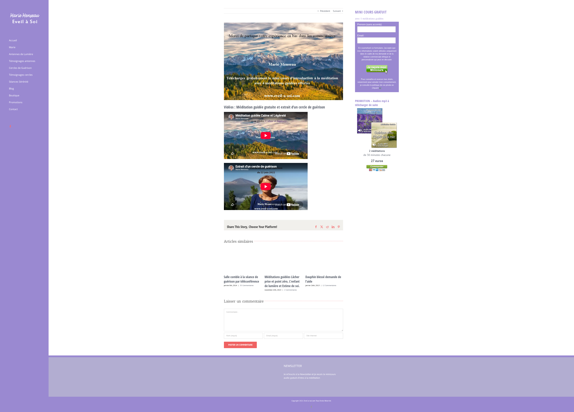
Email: (360, 35)
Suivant (337, 10)
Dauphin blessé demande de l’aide (282, 279)
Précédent (325, 10)
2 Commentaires (249, 290)
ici (380, 88)
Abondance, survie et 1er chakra (321, 285)
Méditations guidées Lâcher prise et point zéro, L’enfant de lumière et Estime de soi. (241, 281)
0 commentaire (327, 292)
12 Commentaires (288, 285)
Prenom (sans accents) (369, 24)
